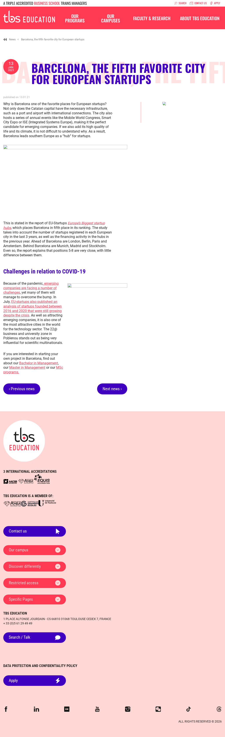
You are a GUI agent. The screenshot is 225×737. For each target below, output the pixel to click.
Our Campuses (110, 18)
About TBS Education (200, 18)
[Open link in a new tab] (10, 481)
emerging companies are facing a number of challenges (31, 288)
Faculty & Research (152, 18)
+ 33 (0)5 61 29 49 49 (17, 623)
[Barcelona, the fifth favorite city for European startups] (29, 16)
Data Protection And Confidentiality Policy (40, 666)
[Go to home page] (24, 441)
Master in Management (27, 367)
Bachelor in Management (38, 363)
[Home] (5, 39)
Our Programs (75, 18)
